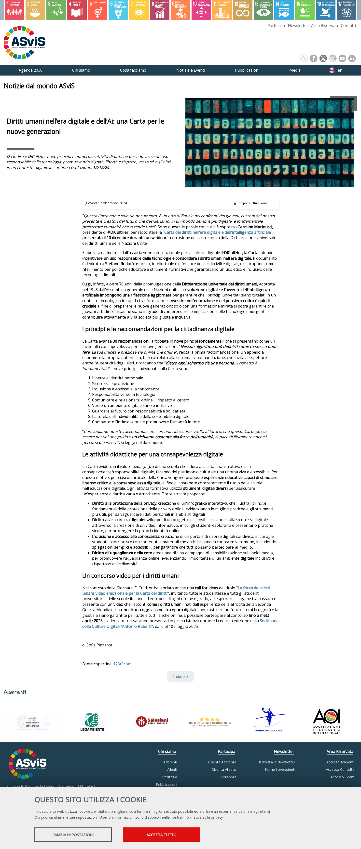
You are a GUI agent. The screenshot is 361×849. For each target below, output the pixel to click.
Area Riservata (324, 25)
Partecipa (276, 25)
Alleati (172, 769)
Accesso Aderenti (340, 762)
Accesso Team (342, 777)
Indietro (180, 676)
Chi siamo (167, 751)
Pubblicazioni (166, 784)
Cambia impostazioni (73, 834)
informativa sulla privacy (203, 817)
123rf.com (122, 664)
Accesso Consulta (340, 769)
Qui (37, 817)
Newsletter (298, 25)
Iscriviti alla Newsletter (277, 762)
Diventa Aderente (222, 762)
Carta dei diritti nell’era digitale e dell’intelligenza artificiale (217, 232)
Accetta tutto (162, 834)
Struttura (169, 777)
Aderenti (170, 762)
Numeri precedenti (280, 769)
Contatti (348, 25)
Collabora (228, 777)
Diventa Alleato (223, 769)
